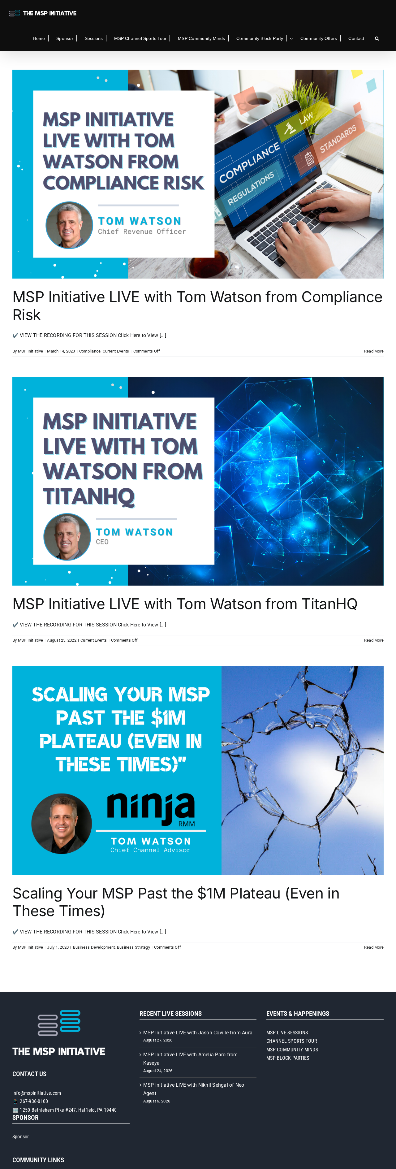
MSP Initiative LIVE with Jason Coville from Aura (198, 1033)
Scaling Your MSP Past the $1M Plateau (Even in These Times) (175, 902)
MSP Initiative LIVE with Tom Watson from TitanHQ (185, 604)
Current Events (116, 351)
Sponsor (20, 1137)
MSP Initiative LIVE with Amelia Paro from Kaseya (190, 1059)
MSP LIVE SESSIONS (287, 1033)
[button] (377, 38)
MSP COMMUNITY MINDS (292, 1050)
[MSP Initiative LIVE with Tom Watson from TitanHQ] (198, 481)
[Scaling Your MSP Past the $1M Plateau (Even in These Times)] (198, 770)
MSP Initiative (30, 351)
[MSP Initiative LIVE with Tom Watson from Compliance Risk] (198, 174)
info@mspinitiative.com (36, 1093)
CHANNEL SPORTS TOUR (291, 1041)
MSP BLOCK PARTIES (287, 1058)
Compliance (90, 351)
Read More (374, 351)
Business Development (94, 947)
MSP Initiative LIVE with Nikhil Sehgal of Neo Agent (193, 1089)
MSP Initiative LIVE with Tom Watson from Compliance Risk (197, 306)
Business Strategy (133, 947)
